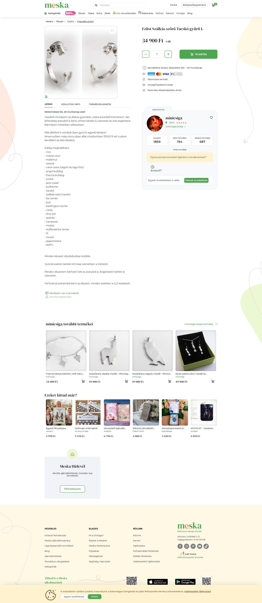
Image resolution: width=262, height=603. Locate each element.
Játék (107, 13)
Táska (91, 13)
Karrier (137, 540)
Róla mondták (179, 150)
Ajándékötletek (53, 556)
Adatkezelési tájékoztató (146, 561)
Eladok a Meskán (98, 540)
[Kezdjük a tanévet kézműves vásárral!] (70, 13)
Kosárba (201, 54)
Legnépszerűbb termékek (59, 545)
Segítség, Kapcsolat (99, 561)
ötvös (178, 90)
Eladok (173, 5)
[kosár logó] (213, 5)
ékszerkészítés (167, 90)
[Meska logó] (57, 5)
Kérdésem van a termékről (64, 293)
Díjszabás (94, 551)
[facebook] (180, 546)
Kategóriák (51, 566)
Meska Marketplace (99, 545)
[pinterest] (193, 546)
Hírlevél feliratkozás (55, 535)
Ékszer (82, 13)
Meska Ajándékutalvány (58, 540)
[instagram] (186, 546)
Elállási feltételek (142, 556)
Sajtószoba (139, 545)
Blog (189, 13)
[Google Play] (157, 582)
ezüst (170, 84)
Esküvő (170, 13)
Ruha (99, 13)
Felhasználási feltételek (146, 551)
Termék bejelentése (60, 297)
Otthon (160, 13)
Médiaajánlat (96, 556)
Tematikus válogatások (57, 561)
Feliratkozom (72, 488)
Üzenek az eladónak (196, 180)
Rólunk (137, 535)
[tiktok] (206, 546)
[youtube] (199, 546)
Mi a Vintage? (96, 535)
